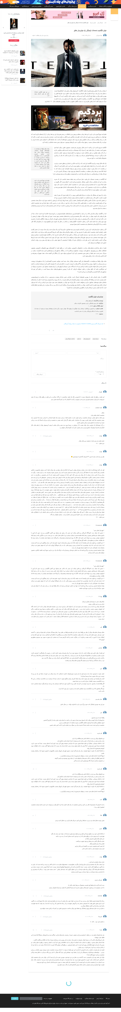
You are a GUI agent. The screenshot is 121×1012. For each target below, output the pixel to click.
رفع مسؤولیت (79, 998)
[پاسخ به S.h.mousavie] (38, 525)
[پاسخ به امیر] (38, 712)
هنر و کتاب (82, 6)
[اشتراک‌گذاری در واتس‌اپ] (34, 330)
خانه (105, 22)
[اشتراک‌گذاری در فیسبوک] (40, 330)
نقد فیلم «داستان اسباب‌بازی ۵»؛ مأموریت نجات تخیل (10, 60)
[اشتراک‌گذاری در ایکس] (37, 330)
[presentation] (24, 27)
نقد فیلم (79, 338)
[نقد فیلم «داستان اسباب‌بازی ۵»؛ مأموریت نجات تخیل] (22, 62)
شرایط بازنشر (99, 998)
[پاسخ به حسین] (38, 828)
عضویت (15, 998)
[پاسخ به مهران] (38, 436)
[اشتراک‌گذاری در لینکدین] (43, 330)
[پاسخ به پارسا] (38, 930)
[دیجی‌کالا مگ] (114, 11)
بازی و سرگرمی (92, 6)
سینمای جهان (95, 338)
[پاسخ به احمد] (38, 799)
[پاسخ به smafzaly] (38, 896)
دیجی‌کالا (108, 998)
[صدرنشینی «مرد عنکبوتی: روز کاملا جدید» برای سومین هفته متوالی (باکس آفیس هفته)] (22, 71)
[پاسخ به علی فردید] (38, 733)
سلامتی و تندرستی (36, 6)
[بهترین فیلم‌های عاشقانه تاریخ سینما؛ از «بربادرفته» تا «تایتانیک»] (22, 53)
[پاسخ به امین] (38, 668)
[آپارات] (20, 1003)
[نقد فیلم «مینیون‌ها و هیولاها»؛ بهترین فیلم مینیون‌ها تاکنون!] (22, 80)
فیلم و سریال (93, 22)
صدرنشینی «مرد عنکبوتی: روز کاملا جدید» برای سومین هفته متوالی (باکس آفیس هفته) (11, 70)
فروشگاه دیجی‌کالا (14, 6)
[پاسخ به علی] (38, 627)
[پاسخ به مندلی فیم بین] (38, 699)
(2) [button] (48, 896)
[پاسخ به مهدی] (38, 857)
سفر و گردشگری (48, 6)
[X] (17, 1003)
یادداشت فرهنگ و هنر (70, 338)
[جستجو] (114, 17)
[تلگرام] (11, 1003)
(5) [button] (48, 930)
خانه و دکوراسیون (60, 6)
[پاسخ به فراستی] (38, 648)
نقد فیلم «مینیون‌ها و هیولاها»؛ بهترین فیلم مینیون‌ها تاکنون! (11, 78)
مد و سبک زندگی (72, 6)
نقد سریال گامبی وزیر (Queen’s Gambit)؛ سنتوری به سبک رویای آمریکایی (83, 323)
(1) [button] (47, 436)
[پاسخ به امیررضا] (38, 916)
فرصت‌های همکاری (89, 998)
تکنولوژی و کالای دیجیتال (105, 6)
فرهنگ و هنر (100, 22)
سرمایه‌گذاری (25, 6)
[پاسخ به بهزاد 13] (38, 596)
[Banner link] (60, 2)
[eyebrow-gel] (68, 14)
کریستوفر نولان (87, 338)
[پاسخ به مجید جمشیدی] (38, 407)
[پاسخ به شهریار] (38, 392)
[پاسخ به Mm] (38, 815)
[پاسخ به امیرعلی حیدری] (38, 880)
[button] (52, 330)
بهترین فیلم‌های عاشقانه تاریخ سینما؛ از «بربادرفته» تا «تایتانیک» (10, 51)
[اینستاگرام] (14, 1003)
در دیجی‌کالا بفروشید (68, 998)
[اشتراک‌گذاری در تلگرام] (31, 330)
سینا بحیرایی (99, 35)
